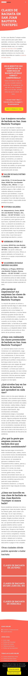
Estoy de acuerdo (14, 669)
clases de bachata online (9, 48)
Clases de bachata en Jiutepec (14, 566)
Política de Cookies (8, 644)
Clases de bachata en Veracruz (14, 602)
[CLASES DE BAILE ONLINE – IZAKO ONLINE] (6, 2)
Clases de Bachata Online (10, 656)
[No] (26, 669)
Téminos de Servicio (9, 646)
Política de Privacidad (9, 642)
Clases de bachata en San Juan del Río (14, 584)
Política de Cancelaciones (10, 648)
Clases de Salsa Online (9, 658)
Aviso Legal (6, 640)
